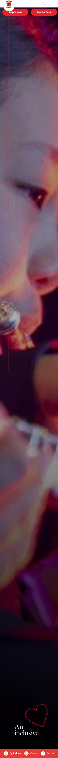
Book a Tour (44, 12)
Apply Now (15, 12)
